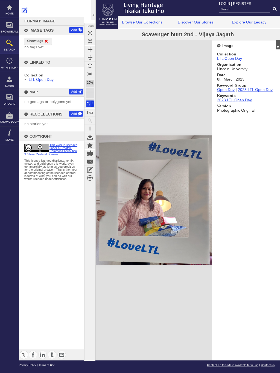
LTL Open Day (41, 79)
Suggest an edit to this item (25, 10)
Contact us (268, 364)
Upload (9, 103)
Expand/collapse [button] (278, 44)
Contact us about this (89, 162)
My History (9, 67)
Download (89, 137)
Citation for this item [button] (89, 178)
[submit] (274, 9)
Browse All (10, 31)
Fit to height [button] (89, 58)
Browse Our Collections (142, 22)
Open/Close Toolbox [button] (93, 10)
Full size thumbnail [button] (89, 33)
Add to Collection (89, 145)
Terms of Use (47, 364)
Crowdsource (9, 121)
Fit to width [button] (89, 49)
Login (9, 85)
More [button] (9, 139)
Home (9, 13)
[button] (90, 103)
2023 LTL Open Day (255, 89)
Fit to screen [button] (89, 41)
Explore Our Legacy (249, 22)
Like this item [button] (89, 153)
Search (9, 49)
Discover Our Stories (196, 22)
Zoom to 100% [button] (89, 74)
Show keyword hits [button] (89, 121)
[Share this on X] (24, 351)
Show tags (35, 41)
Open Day (226, 89)
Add (74, 30)
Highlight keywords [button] (89, 129)
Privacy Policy (27, 364)
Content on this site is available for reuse (232, 364)
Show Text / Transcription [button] (89, 112)
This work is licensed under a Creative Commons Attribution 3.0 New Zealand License (50, 149)
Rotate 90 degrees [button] (89, 66)
